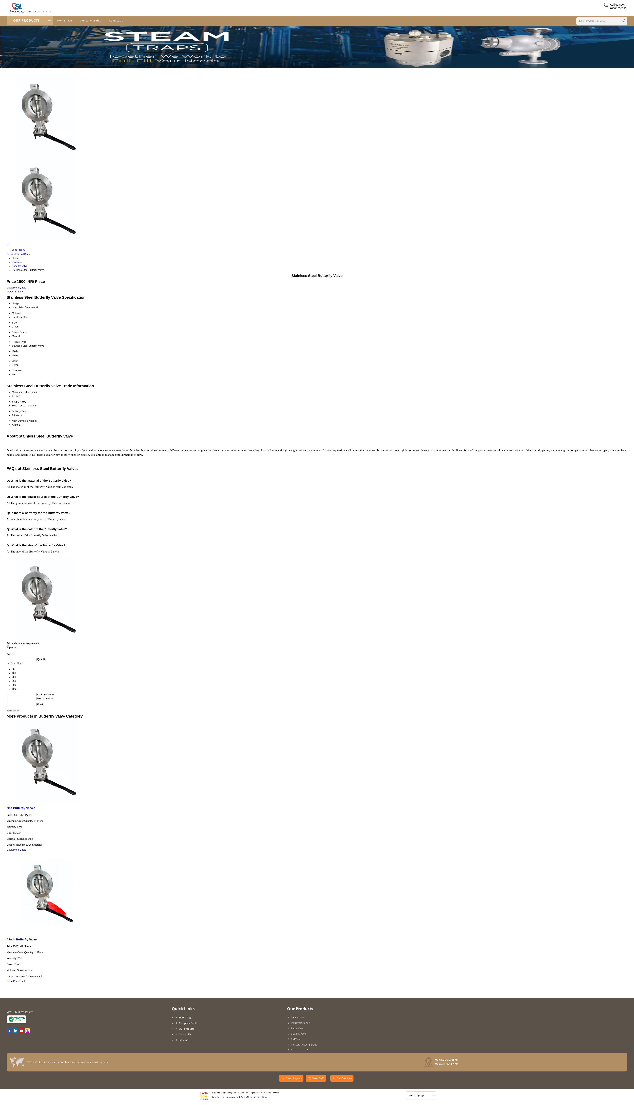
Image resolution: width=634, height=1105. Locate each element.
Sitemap (183, 1040)
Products (17, 262)
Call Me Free (344, 1078)
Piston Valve (297, 1028)
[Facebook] (9, 1032)
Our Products (26, 20)
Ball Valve (296, 1039)
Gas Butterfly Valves (21, 808)
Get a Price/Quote (16, 287)
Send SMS (318, 1078)
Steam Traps (297, 1017)
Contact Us (116, 20)
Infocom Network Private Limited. (254, 1097)
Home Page (64, 20)
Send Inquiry (18, 249)
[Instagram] (27, 1032)
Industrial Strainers (301, 1022)
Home (15, 258)
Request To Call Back (18, 254)
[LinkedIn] (15, 1032)
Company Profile (90, 20)
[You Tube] (21, 1032)
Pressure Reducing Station (304, 1044)
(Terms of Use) (273, 1092)
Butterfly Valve (19, 266)
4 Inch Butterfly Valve (22, 939)
